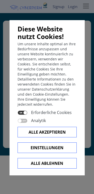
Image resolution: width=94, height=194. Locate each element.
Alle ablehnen (47, 163)
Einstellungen (47, 147)
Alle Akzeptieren (47, 132)
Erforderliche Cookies (51, 112)
